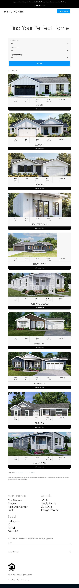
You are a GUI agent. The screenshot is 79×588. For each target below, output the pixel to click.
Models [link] (12, 503)
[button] (73, 12)
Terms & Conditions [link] (23, 580)
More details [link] (39, 109)
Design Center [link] (49, 510)
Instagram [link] (14, 521)
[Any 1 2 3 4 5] (39, 43)
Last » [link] (32, 472)
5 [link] (25, 472)
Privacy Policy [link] (11, 580)
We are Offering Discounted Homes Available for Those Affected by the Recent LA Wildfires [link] (39, 2)
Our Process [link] (15, 500)
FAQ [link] (10, 510)
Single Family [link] (48, 503)
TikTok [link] (12, 527)
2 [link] (18, 472)
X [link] (9, 524)
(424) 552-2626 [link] (40, 6)
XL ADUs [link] (46, 506)
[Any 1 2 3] (39, 50)
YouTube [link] (13, 530)
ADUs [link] (44, 500)
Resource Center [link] (18, 506)
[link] (14, 11)
